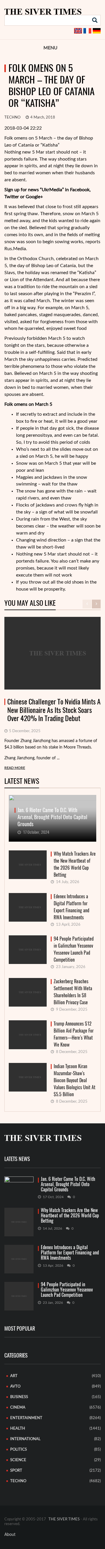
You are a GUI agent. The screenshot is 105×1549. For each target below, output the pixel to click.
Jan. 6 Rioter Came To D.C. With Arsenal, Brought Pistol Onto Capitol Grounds (68, 1184)
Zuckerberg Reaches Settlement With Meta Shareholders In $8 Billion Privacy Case (73, 991)
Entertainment (26, 1418)
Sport (16, 1471)
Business (19, 1397)
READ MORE (14, 768)
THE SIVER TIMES (64, 1519)
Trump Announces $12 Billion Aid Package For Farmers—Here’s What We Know (74, 1034)
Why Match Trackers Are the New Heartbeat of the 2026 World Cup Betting (75, 864)
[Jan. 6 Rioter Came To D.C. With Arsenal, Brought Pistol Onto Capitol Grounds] (19, 1184)
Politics (18, 1449)
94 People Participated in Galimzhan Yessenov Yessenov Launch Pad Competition (74, 949)
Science (18, 1460)
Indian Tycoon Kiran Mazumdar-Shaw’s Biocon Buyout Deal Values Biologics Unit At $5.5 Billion (74, 1080)
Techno (12, 117)
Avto (15, 1386)
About (9, 1535)
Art (14, 1376)
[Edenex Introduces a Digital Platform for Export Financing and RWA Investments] (19, 1259)
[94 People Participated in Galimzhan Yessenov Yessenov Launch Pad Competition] (19, 1296)
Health (17, 1428)
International (25, 1439)
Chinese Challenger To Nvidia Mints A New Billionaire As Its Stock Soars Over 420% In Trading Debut (54, 710)
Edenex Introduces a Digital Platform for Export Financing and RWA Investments (71, 906)
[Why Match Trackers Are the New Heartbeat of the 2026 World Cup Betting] (19, 1222)
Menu (50, 48)
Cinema (17, 1407)
